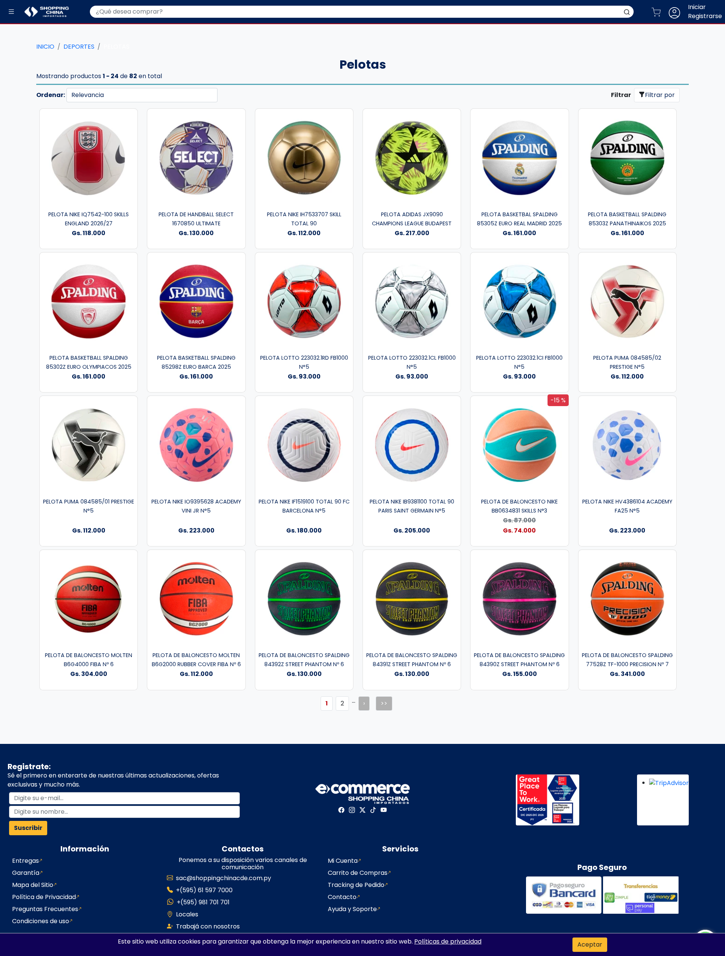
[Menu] (11, 11)
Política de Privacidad (44, 897)
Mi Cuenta (343, 860)
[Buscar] (627, 12)
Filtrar (621, 95)
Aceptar (589, 944)
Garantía (25, 872)
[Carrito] (659, 11)
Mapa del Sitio (32, 885)
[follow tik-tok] (373, 810)
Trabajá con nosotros (208, 926)
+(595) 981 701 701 (203, 902)
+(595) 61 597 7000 (204, 890)
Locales (187, 914)
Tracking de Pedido (356, 885)
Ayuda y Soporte (352, 909)
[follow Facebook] (341, 810)
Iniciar (697, 7)
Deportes (78, 46)
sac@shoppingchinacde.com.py (223, 878)
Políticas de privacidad (447, 941)
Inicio (45, 46)
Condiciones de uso (40, 921)
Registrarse (705, 16)
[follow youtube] (383, 810)
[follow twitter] (362, 810)
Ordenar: (50, 95)
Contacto (342, 897)
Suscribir (28, 828)
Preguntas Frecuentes (45, 909)
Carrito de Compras (357, 872)
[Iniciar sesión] (677, 11)
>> (384, 703)
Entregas (25, 860)
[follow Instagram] (352, 810)
